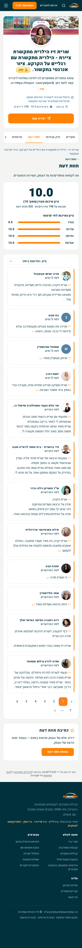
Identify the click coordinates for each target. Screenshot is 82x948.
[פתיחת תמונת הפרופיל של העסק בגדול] (41, 35)
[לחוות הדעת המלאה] (41, 287)
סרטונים (17, 137)
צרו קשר (73, 897)
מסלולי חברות (31, 853)
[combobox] (28, 261)
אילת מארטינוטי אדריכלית (42, 530)
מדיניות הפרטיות (23, 772)
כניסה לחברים (48, 5)
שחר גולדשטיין (49, 593)
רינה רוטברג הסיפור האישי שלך (39, 620)
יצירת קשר (38, 118)
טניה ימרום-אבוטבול (46, 274)
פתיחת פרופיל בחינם (27, 842)
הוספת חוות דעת (57, 752)
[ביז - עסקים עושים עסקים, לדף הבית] (74, 5)
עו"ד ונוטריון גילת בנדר (44, 488)
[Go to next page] (55, 710)
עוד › (41, 89)
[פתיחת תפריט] (6, 5)
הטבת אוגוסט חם (29, 848)
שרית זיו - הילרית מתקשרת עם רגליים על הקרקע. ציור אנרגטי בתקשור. (41, 152)
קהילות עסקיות (69, 853)
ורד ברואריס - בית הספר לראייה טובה (35, 447)
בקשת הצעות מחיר (67, 859)
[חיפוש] (64, 5)
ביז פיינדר (40, 822)
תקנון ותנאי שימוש (67, 917)
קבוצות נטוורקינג (68, 848)
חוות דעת (34, 137)
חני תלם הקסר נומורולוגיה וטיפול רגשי (35, 406)
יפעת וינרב (52, 374)
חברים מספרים (69, 891)
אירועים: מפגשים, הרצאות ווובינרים (63, 867)
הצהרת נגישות (28, 917)
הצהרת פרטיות (46, 917)
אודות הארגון (70, 885)
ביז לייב (54, 822)
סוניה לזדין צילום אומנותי (42, 662)
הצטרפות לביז (25, 5)
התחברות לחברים (29, 865)
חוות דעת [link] (70, 159)
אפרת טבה (52, 566)
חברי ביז (73, 842)
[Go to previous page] (71, 701)
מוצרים (70, 137)
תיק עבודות (53, 137)
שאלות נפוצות (31, 859)
